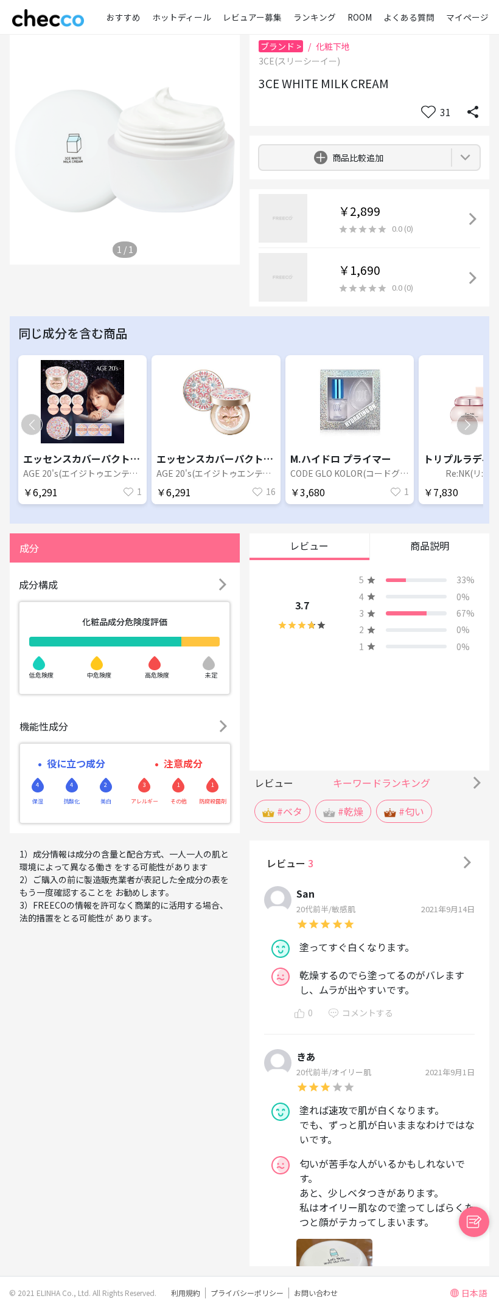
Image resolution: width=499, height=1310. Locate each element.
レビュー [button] (309, 545)
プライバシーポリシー (247, 1292)
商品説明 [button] (429, 545)
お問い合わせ (316, 1292)
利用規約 (185, 1292)
